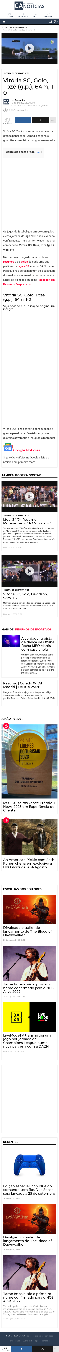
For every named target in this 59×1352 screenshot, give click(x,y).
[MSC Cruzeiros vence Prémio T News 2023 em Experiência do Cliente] (29, 761)
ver (38, 152)
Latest (9, 16)
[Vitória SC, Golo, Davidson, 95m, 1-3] (29, 571)
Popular (23, 16)
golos (24, 261)
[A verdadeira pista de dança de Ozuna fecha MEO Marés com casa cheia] (11, 641)
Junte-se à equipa (30, 1341)
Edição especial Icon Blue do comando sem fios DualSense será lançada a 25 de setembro (29, 1190)
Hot (35, 16)
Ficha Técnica (14, 1341)
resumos (8, 261)
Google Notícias (26, 450)
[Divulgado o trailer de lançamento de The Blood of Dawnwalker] (29, 909)
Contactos (45, 1341)
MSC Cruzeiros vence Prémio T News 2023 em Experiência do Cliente (29, 806)
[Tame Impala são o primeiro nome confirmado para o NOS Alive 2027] (29, 963)
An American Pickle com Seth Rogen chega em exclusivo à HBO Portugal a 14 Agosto (28, 863)
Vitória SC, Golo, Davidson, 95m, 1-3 (25, 596)
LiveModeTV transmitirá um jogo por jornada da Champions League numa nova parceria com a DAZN (27, 1040)
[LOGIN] (55, 22)
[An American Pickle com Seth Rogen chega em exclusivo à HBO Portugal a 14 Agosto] (29, 837)
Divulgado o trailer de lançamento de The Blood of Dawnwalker (27, 931)
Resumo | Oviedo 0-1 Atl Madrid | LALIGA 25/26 (23, 685)
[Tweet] (42, 1349)
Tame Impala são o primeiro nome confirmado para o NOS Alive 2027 (28, 988)
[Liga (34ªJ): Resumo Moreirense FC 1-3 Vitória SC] (29, 496)
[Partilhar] (21, 1349)
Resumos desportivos (16, 515)
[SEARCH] (50, 22)
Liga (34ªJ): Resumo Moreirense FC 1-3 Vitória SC (27, 521)
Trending (48, 16)
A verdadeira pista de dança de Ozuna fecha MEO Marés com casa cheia (37, 644)
